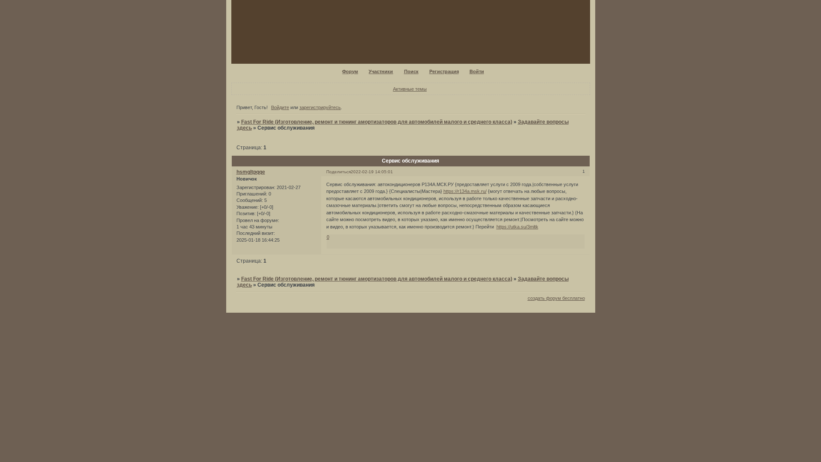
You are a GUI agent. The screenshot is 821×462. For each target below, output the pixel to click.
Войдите (280, 107)
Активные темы (410, 89)
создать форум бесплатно (556, 298)
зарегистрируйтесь (320, 107)
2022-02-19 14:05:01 (372, 171)
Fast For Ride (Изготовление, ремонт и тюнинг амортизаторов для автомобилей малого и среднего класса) (376, 122)
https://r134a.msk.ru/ (465, 191)
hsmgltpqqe (250, 172)
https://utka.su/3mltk (517, 226)
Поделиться (338, 171)
